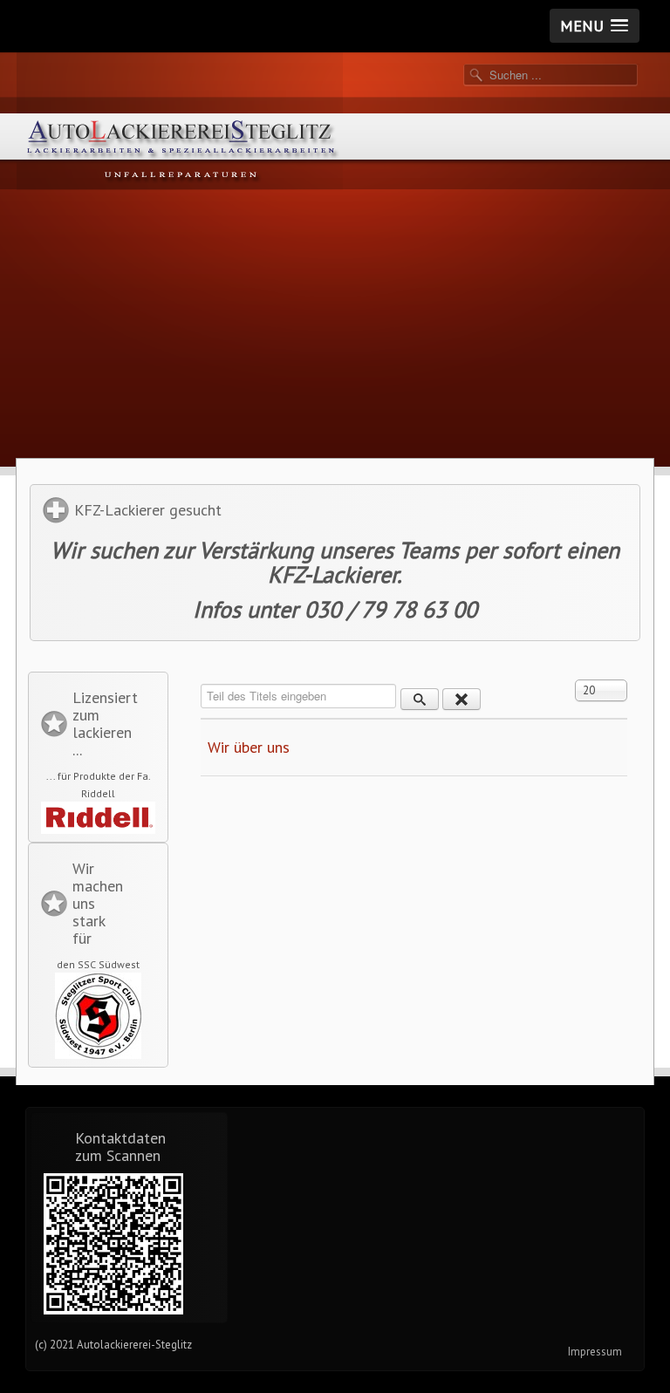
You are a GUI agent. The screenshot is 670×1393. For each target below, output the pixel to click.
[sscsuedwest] (98, 1016)
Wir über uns (249, 747)
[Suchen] (419, 699)
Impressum (595, 1351)
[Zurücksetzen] (461, 699)
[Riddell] (98, 818)
